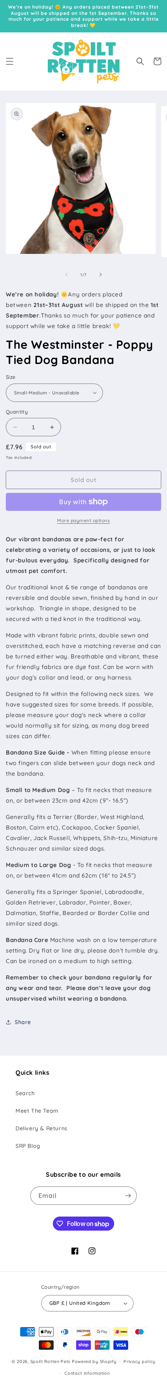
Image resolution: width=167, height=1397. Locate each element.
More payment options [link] (83, 520)
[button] (9, 61)
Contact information (87, 1373)
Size (11, 377)
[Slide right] (100, 274)
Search (25, 1093)
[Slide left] (66, 274)
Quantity (17, 412)
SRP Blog (28, 1145)
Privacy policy (139, 1361)
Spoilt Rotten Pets (50, 1361)
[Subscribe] (127, 1195)
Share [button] (23, 1022)
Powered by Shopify (94, 1361)
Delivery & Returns (42, 1128)
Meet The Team (37, 1110)
